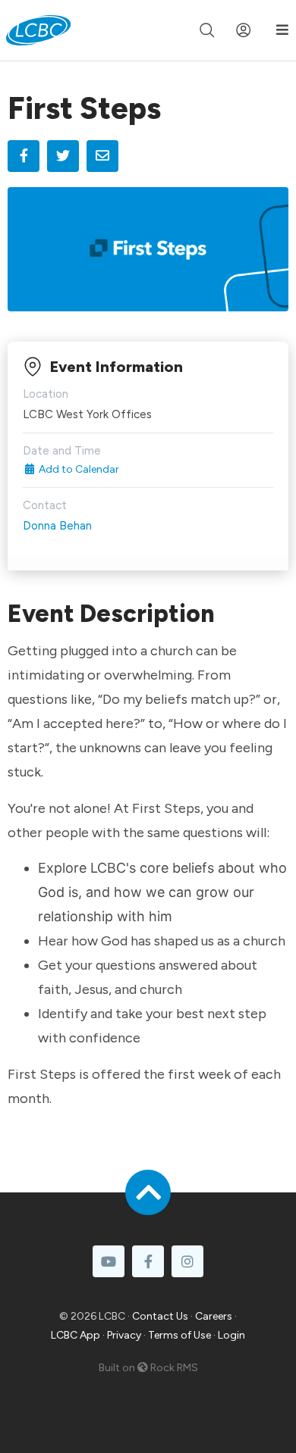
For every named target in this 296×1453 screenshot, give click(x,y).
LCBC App (75, 1335)
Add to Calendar (77, 469)
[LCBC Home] (38, 30)
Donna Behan (57, 526)
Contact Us (160, 1316)
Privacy (124, 1335)
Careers (213, 1316)
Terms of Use (179, 1335)
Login (231, 1335)
